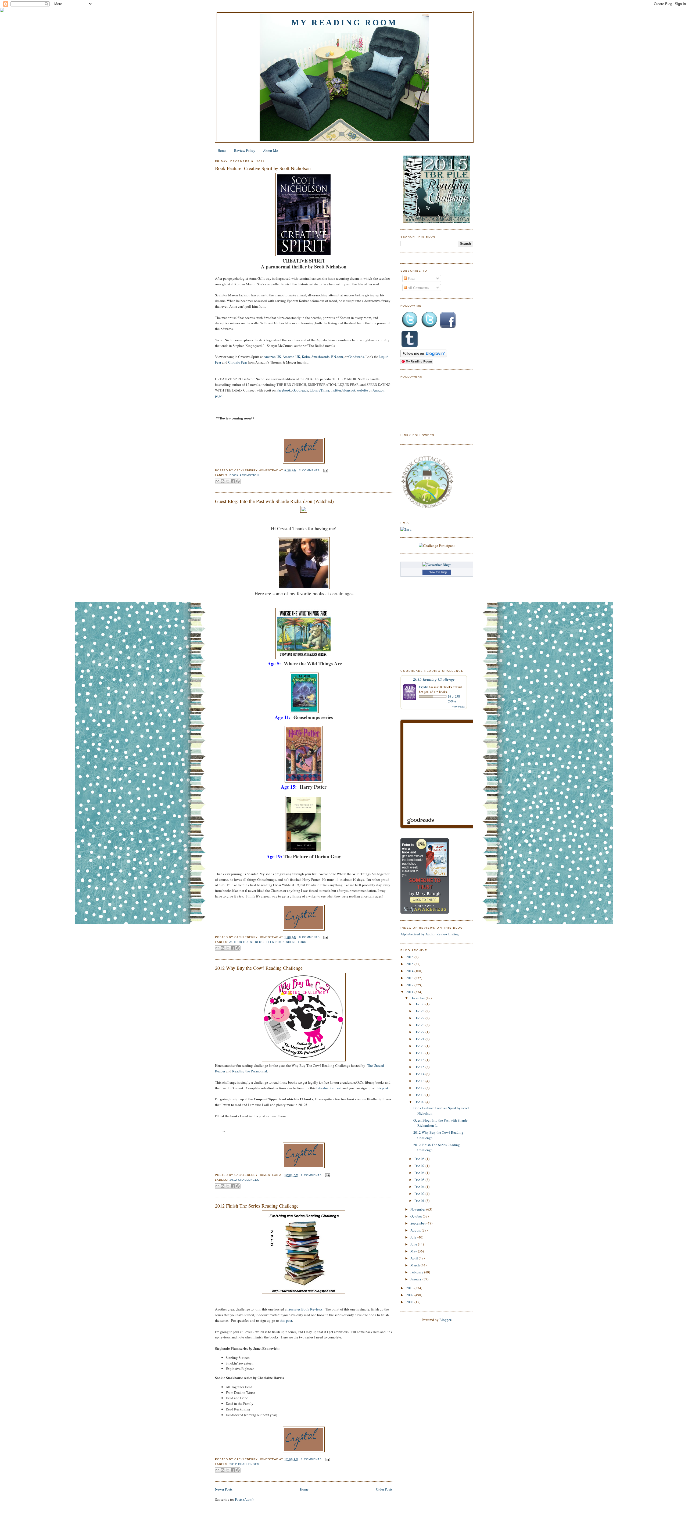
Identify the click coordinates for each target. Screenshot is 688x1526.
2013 (410, 977)
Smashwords (320, 356)
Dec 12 (419, 1087)
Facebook (284, 390)
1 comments (311, 1459)
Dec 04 (419, 1186)
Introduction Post (329, 1088)
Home (222, 150)
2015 (410, 963)
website (362, 390)
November (418, 1209)
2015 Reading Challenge (434, 679)
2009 (410, 1294)
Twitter (336, 390)
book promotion (244, 475)
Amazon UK (291, 356)
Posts (411, 278)
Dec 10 (419, 1094)
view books (458, 706)
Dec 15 (419, 1066)
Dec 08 (419, 1158)
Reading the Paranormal (249, 1071)
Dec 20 (419, 1045)
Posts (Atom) (244, 1499)
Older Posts (384, 1489)
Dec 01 (419, 1200)
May (414, 1251)
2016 (410, 956)
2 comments (309, 470)
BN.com (337, 356)
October (416, 1216)
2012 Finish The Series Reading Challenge (257, 1205)
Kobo (306, 356)
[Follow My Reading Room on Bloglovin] (423, 356)
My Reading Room (344, 22)
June (414, 1244)
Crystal (423, 687)
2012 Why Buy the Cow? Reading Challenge (259, 968)
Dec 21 (419, 1038)
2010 (410, 1288)
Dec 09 (419, 1101)
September (418, 1223)
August (416, 1230)
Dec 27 (419, 1017)
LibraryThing (319, 390)
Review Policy (244, 150)
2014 (410, 970)
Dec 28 (419, 1010)
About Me (270, 150)
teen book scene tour (286, 941)
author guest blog (246, 941)
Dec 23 (419, 1024)
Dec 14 (419, 1073)
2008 (410, 1301)
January (416, 1279)
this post (382, 1088)
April (414, 1258)
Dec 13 (419, 1080)
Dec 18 (419, 1059)
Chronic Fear (237, 362)
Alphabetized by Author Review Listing (429, 934)
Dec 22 (419, 1031)
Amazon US (272, 356)
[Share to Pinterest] (238, 481)
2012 (410, 984)
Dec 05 (419, 1179)
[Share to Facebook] (232, 481)
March (415, 1265)
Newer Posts (223, 1489)
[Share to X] (227, 481)
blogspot (348, 390)
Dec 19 (419, 1052)
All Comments (418, 287)
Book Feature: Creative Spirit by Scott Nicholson (263, 168)
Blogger (445, 1319)
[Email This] (217, 481)
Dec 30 (419, 1003)
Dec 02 (419, 1193)
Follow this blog (437, 572)
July (413, 1237)
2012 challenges (244, 1179)
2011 (410, 991)
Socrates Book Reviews (305, 1309)
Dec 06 (419, 1172)
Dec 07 (419, 1165)
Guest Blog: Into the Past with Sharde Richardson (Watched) (274, 501)
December (418, 998)
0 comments (309, 937)
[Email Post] (325, 470)
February (417, 1272)
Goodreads (356, 356)
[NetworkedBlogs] (436, 564)
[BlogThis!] (222, 481)
